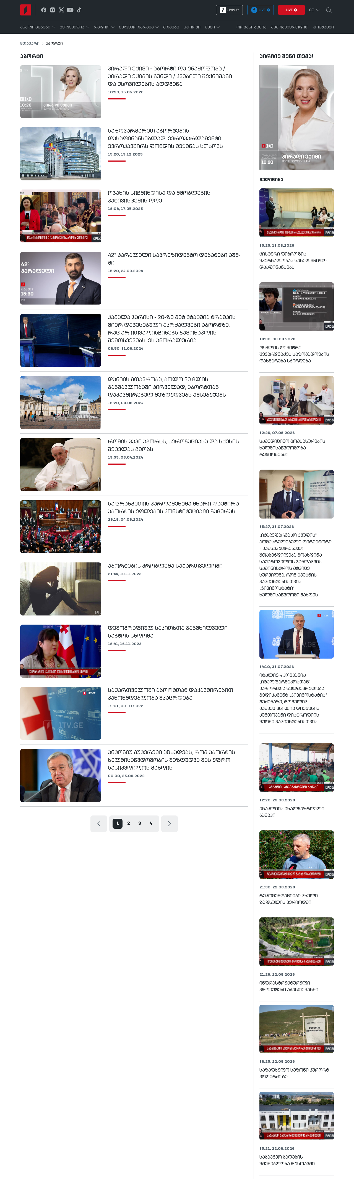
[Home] (25, 9)
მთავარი (30, 44)
